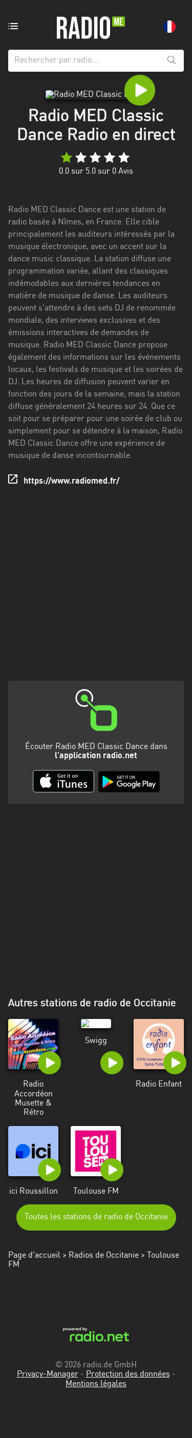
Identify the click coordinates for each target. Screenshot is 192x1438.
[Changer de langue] (169, 26)
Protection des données (128, 1374)
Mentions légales (96, 1384)
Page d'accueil (34, 1256)
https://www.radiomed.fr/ (71, 481)
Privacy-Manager (47, 1374)
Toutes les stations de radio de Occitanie (96, 1217)
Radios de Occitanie (104, 1256)
